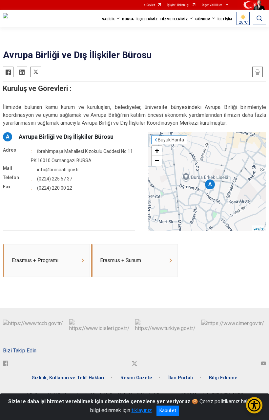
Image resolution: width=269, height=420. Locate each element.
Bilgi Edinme (223, 378)
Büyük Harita (171, 139)
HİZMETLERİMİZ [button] (174, 19)
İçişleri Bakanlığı (178, 5)
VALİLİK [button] (108, 19)
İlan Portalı (180, 378)
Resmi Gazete (136, 378)
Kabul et (167, 410)
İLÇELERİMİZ (147, 19)
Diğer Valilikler (212, 5)
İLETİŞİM (224, 19)
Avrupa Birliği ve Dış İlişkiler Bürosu (66, 136)
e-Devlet (149, 5)
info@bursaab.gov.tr (58, 169)
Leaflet (259, 228)
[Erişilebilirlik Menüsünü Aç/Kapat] (254, 405)
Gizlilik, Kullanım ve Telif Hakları (67, 378)
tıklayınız (142, 410)
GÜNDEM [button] (202, 19)
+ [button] (157, 151)
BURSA (128, 19)
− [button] (157, 161)
